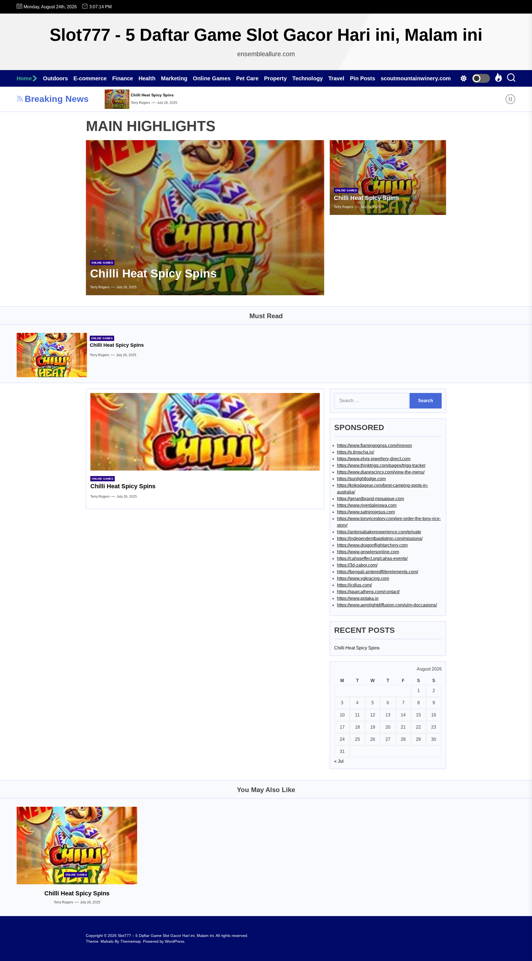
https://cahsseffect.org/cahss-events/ (372, 558)
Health (147, 78)
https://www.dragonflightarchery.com (372, 545)
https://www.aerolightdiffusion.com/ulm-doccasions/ (387, 605)
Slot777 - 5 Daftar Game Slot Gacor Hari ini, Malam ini (266, 34)
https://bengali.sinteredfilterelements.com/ (377, 571)
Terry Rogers (121, 103)
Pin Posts (362, 78)
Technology (307, 78)
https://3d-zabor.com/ (357, 565)
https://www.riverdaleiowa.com (367, 505)
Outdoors (55, 78)
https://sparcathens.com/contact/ (368, 591)
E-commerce (90, 78)
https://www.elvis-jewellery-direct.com (373, 458)
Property (275, 78)
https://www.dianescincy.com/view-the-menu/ (380, 472)
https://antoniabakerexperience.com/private (379, 532)
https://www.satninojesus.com (366, 512)
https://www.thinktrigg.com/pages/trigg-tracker (381, 465)
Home (24, 78)
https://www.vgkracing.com (363, 578)
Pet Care (247, 78)
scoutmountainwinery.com (416, 78)
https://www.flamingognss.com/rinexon (374, 445)
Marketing (174, 78)
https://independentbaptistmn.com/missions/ (380, 538)
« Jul (339, 761)
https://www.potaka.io (357, 598)
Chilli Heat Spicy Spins (133, 95)
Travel (336, 78)
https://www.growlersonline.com (368, 551)
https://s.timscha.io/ (355, 452)
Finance (122, 78)
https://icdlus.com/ (354, 585)
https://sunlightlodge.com (361, 478)
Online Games (212, 78)
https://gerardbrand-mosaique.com (370, 498)
